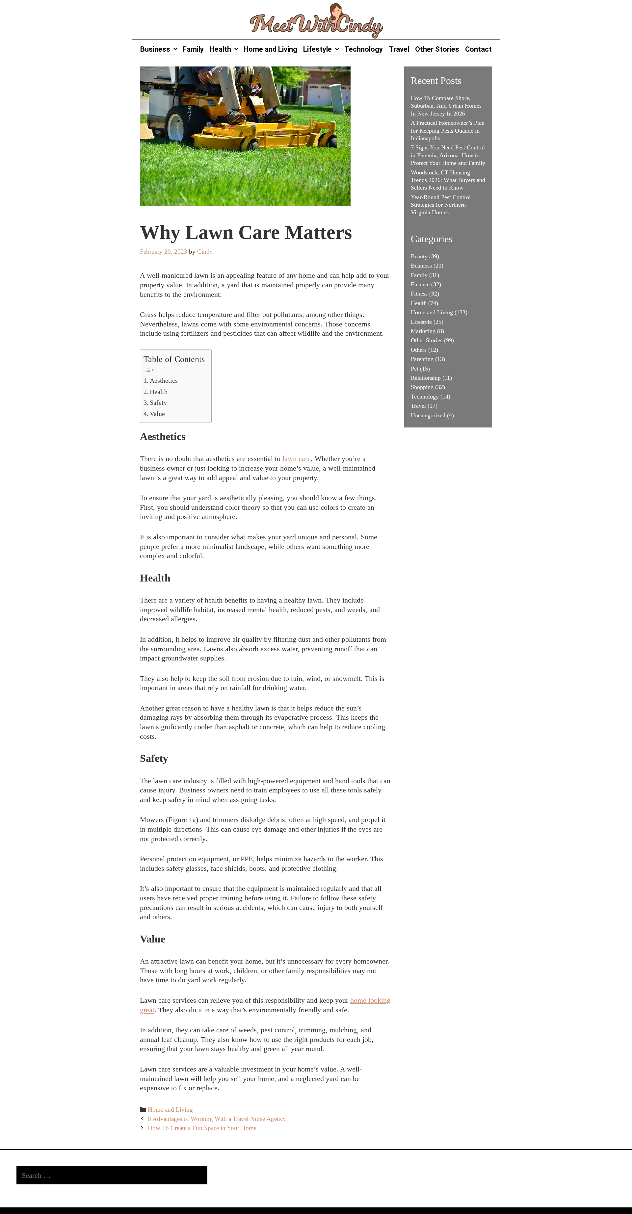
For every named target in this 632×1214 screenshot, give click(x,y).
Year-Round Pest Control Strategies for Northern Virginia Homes (441, 205)
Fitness (419, 293)
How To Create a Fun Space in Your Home (202, 1127)
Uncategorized (428, 415)
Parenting (422, 359)
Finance (420, 284)
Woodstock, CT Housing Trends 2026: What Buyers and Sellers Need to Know (448, 180)
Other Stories (437, 49)
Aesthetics (164, 380)
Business (155, 49)
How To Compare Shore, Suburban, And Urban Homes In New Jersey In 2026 (446, 106)
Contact (478, 49)
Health (220, 49)
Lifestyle (317, 49)
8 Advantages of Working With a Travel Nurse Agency (217, 1118)
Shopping (422, 387)
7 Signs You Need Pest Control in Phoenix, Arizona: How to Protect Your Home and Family (448, 155)
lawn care (296, 458)
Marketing (423, 331)
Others (419, 350)
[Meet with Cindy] (316, 19)
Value (157, 413)
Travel (399, 49)
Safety (158, 402)
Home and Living (270, 49)
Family (193, 49)
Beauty (419, 256)
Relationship (426, 378)
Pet (414, 368)
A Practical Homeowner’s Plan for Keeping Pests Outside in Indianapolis (448, 130)
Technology (363, 49)
